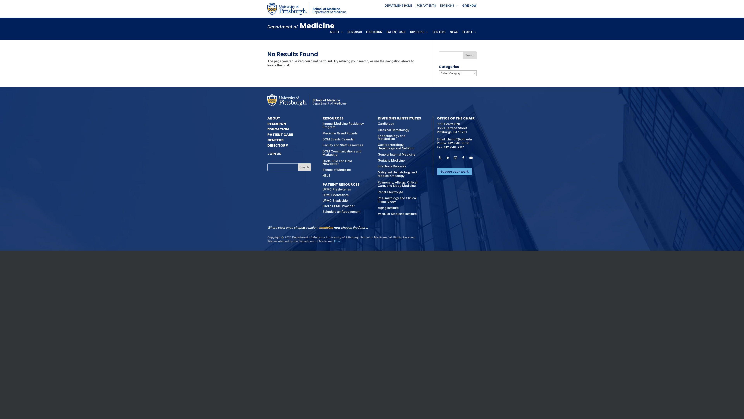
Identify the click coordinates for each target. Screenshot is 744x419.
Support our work (454, 171)
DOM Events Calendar (339, 139)
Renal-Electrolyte (390, 192)
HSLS (326, 175)
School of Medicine (337, 170)
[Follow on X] (440, 158)
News (454, 32)
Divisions (447, 5)
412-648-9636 (458, 143)
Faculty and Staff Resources (343, 145)
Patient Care (396, 32)
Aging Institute (388, 208)
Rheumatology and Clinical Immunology (397, 199)
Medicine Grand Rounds (340, 133)
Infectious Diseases (392, 166)
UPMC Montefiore (336, 195)
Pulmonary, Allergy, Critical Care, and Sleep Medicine (397, 184)
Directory (277, 145)
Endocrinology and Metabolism (391, 137)
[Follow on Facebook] (463, 158)
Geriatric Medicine (391, 160)
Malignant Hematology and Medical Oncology (397, 174)
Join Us (274, 153)
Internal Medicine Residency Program (343, 125)
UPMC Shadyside (335, 201)
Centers (439, 32)
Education (374, 32)
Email (337, 241)
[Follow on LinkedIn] (448, 158)
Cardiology (386, 124)
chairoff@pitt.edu (459, 139)
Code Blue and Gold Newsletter (337, 162)
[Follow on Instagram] (455, 158)
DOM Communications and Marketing (342, 153)
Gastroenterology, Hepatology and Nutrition (396, 146)
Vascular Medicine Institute (397, 214)
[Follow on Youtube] (471, 158)
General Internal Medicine (396, 154)
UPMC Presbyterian (337, 189)
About (334, 32)
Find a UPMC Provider (339, 206)
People (467, 32)
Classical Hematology (393, 130)
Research (355, 32)
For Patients (426, 5)
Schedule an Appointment (341, 212)
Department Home (398, 5)
